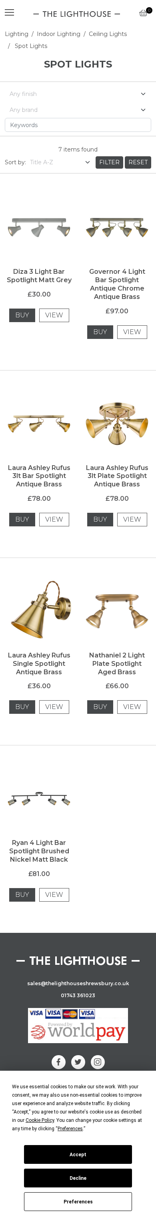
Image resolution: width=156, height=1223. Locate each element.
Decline (78, 1178)
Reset (138, 162)
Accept (78, 1154)
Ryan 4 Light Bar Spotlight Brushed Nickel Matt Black (39, 851)
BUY (22, 315)
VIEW (54, 315)
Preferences (78, 1202)
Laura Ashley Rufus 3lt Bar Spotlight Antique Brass (39, 476)
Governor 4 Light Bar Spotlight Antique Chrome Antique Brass (117, 284)
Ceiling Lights (108, 34)
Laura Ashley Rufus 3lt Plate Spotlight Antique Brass (117, 476)
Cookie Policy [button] (40, 1120)
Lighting (16, 34)
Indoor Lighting (58, 34)
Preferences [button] (70, 1128)
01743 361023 (78, 995)
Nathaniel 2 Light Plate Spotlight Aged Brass (117, 663)
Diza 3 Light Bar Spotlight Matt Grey (39, 276)
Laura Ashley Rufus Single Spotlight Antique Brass (39, 663)
